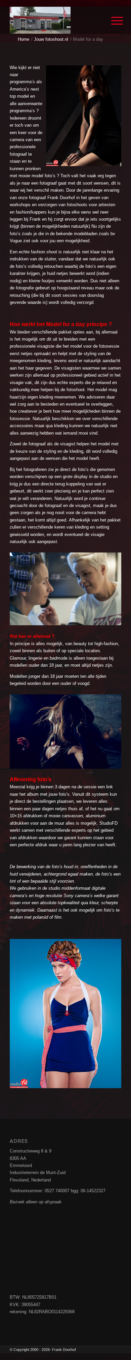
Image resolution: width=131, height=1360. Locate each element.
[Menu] (111, 20)
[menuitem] (111, 21)
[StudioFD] (54, 20)
